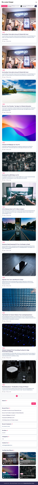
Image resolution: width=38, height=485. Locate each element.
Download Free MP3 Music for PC (10, 176)
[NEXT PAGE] (21, 397)
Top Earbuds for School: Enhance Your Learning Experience (17, 316)
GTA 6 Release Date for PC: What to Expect (19, 5)
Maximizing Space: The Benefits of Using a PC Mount (15, 388)
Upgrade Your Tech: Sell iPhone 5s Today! (12, 280)
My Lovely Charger (7, 2)
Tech (3, 32)
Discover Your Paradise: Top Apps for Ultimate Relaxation (16, 34)
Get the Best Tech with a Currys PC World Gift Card (15, 73)
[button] (5, 40)
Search (4, 401)
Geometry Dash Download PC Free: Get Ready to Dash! (16, 245)
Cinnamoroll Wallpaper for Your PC (11, 146)
